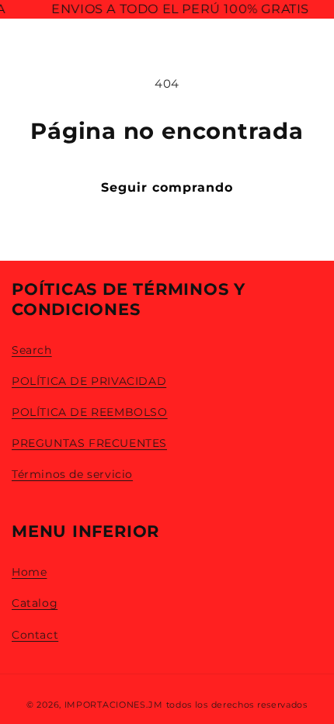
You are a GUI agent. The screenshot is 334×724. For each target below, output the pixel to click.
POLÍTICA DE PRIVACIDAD (89, 381)
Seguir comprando (167, 187)
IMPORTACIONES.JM (113, 704)
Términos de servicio (72, 474)
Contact (35, 635)
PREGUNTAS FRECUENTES (89, 443)
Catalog (34, 603)
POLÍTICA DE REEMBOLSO (90, 412)
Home (29, 572)
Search (32, 350)
